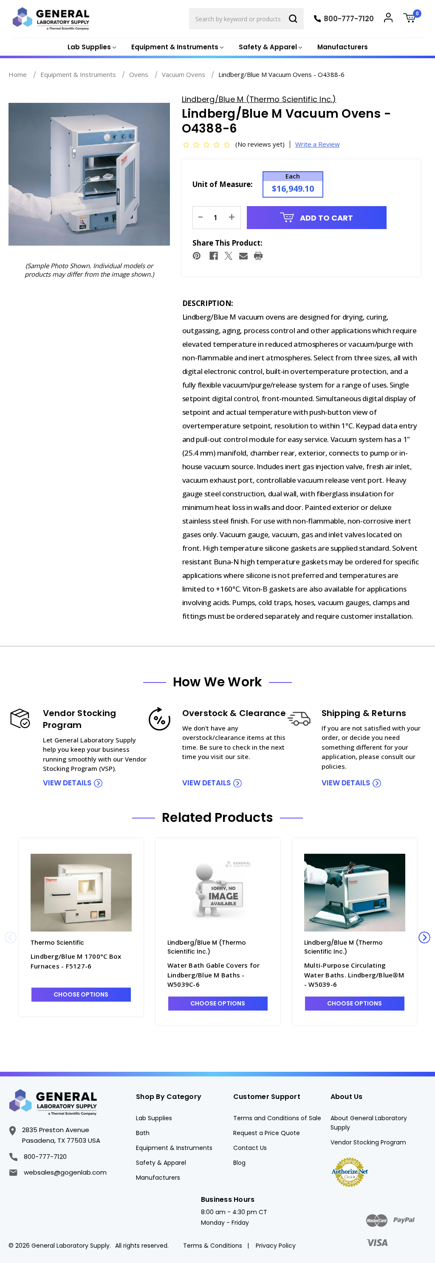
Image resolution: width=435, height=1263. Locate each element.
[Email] (243, 256)
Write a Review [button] (317, 144)
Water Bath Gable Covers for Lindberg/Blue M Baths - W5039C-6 (213, 974)
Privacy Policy (276, 1245)
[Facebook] (213, 256)
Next (424, 937)
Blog (239, 1162)
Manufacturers (342, 46)
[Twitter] (228, 256)
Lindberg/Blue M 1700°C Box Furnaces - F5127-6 (76, 961)
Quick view (81, 892)
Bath (143, 1133)
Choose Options (81, 994)
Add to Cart (325, 217)
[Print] (258, 256)
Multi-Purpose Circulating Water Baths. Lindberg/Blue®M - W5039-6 (354, 974)
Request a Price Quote (266, 1133)
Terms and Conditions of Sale (277, 1118)
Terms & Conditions (212, 1245)
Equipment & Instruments (174, 1148)
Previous (10, 937)
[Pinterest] (196, 256)
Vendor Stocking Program (368, 1142)
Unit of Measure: (222, 184)
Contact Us (250, 1148)
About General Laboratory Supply (368, 1123)
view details (67, 783)
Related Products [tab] (217, 818)
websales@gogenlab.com (65, 1172)
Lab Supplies (154, 1118)
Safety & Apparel (161, 1162)
